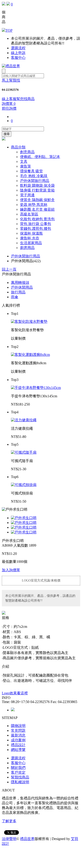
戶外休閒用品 (22, 287)
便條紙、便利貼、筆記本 (40, 157)
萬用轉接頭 (20, 282)
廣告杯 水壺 (29, 238)
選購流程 (18, 48)
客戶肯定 (18, 772)
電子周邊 (27, 195)
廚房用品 (27, 248)
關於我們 (18, 768)
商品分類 (18, 147)
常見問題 (18, 730)
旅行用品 (18, 292)
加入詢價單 (11, 570)
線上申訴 (18, 53)
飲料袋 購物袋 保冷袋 (37, 185)
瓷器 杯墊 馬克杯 (33, 205)
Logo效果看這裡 (15, 693)
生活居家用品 (31, 243)
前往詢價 (9, 108)
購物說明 (18, 726)
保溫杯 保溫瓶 (31, 233)
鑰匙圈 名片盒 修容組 (37, 209)
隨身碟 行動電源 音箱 (37, 190)
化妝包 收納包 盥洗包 (37, 219)
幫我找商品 (20, 777)
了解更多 (9, 821)
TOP (9, 30)
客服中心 (18, 57)
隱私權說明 (20, 782)
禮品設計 (18, 745)
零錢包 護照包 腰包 (35, 228)
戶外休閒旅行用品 (34, 181)
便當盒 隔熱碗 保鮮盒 (37, 200)
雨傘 (14, 297)
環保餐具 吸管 (31, 171)
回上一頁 (9, 269)
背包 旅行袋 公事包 (35, 224)
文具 (23, 161)
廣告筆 (25, 166)
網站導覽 (18, 750)
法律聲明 (9, 839)
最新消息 (18, 735)
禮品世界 (27, 839)
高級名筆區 (29, 214)
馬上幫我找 (11, 80)
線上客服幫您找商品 (18, 99)
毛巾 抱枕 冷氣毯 (33, 176)
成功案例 (18, 740)
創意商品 (27, 152)
